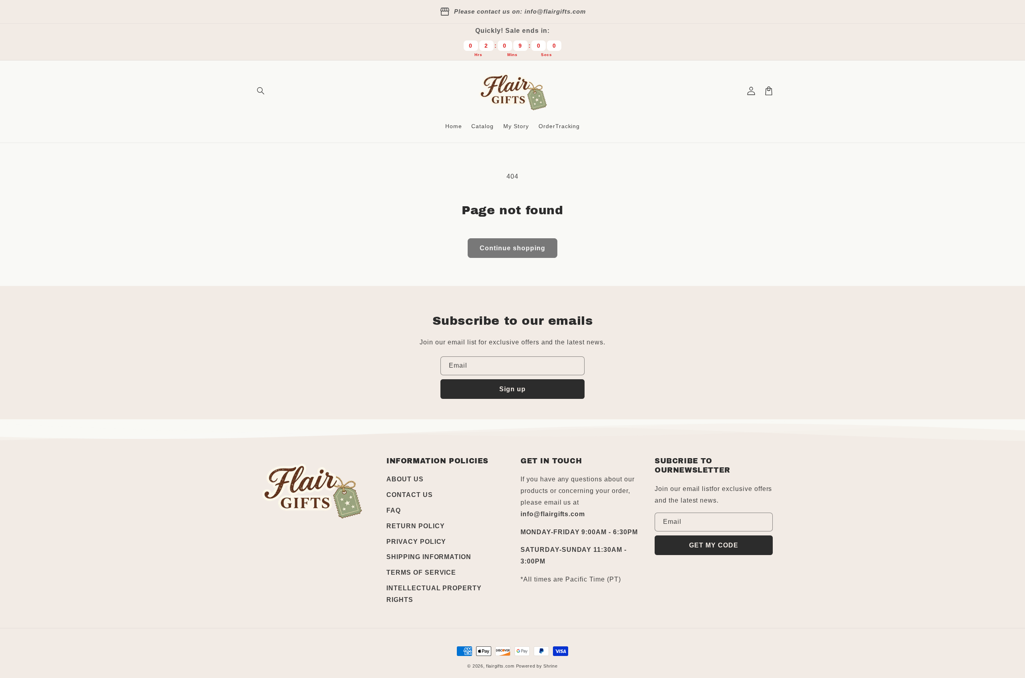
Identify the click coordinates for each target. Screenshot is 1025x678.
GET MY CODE (713, 545)
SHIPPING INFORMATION (428, 556)
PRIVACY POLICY (416, 541)
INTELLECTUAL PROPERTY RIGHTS (434, 594)
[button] (261, 91)
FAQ (393, 510)
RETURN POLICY (415, 526)
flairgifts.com (500, 666)
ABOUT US (405, 479)
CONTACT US (409, 494)
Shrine (550, 666)
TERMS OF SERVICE (421, 572)
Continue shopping (512, 248)
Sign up (512, 389)
